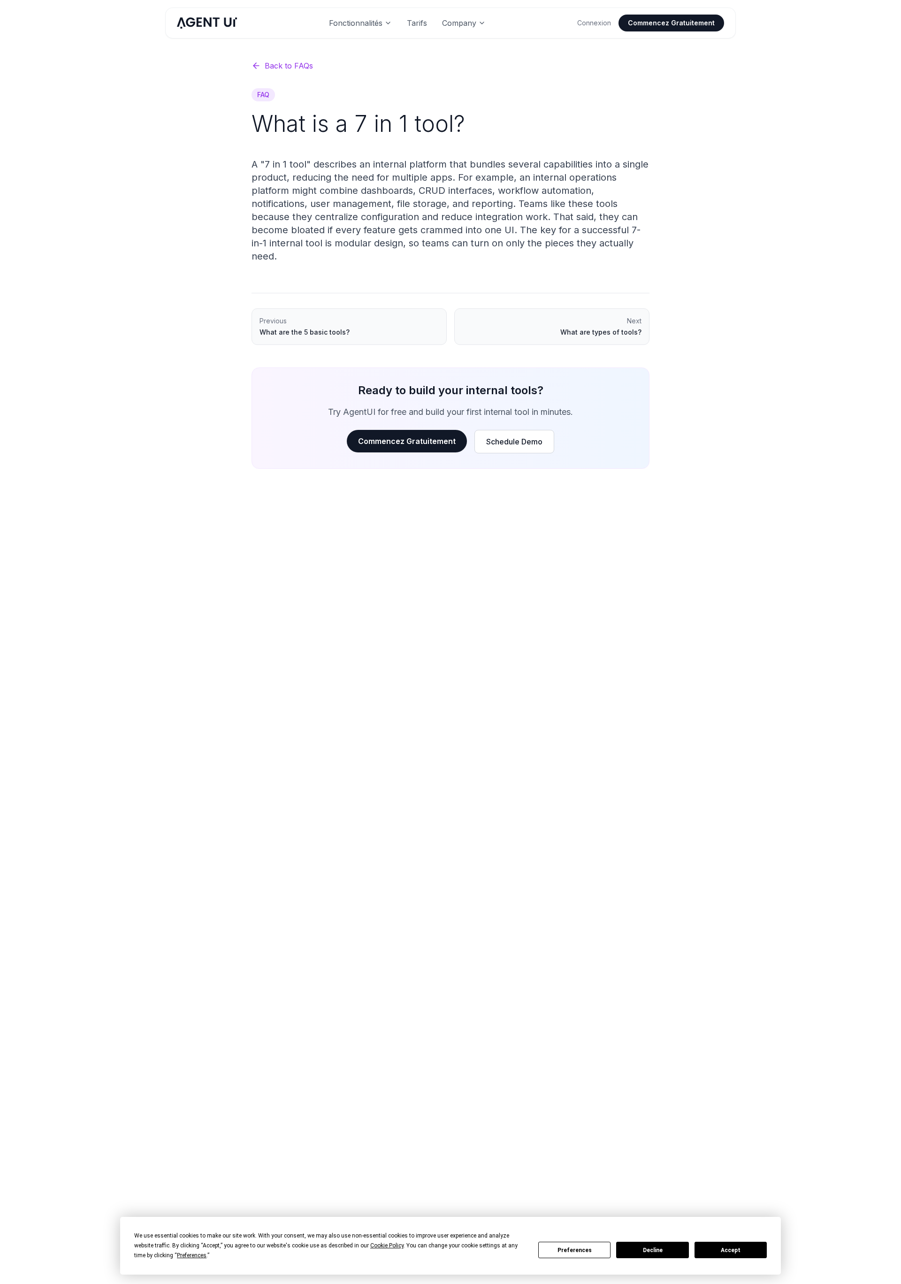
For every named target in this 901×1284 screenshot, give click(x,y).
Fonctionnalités (355, 23)
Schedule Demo (514, 441)
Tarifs (417, 23)
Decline (653, 1250)
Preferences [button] (191, 1255)
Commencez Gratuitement (671, 23)
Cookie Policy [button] (387, 1245)
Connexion (594, 23)
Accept (731, 1250)
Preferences (574, 1250)
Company (459, 23)
